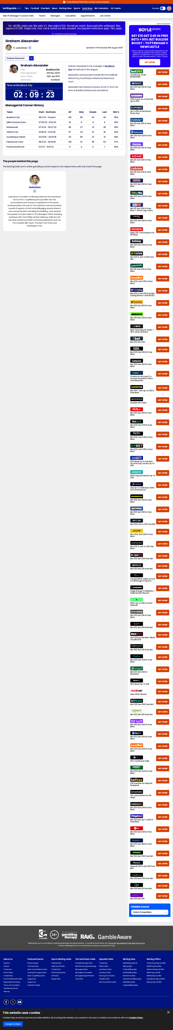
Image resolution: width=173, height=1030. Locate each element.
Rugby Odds (55, 979)
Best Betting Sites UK (130, 963)
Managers (55, 15)
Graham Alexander (16, 58)
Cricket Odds (56, 969)
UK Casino (116, 8)
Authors (6, 966)
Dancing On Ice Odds (106, 976)
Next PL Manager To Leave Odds (18, 15)
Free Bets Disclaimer (11, 988)
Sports (77, 8)
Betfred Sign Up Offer (154, 976)
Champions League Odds (36, 972)
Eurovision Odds (105, 972)
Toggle (163, 8)
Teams (42, 15)
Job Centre (105, 15)
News (54, 8)
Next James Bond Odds (107, 982)
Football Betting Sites (130, 985)
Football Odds (56, 963)
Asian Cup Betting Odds (36, 976)
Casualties (70, 15)
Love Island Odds (105, 969)
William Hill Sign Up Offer (155, 969)
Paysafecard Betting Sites (132, 979)
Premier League (32, 963)
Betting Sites (65, 8)
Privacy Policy (8, 972)
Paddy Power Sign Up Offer (156, 963)
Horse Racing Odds (58, 972)
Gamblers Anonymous (136, 943)
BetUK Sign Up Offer (153, 972)
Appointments (88, 15)
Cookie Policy (8, 976)
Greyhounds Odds (58, 966)
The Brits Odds (104, 979)
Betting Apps (127, 966)
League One (31, 979)
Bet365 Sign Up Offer (154, 966)
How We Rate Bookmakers (13, 979)
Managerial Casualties (83, 972)
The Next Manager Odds (83, 963)
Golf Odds (55, 976)
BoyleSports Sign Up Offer (156, 979)
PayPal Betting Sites (130, 972)
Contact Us (8, 969)
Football (35, 8)
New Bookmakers (129, 976)
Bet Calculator (101, 8)
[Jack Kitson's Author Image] (35, 180)
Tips (27, 8)
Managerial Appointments (84, 976)
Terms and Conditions (12, 985)
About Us (7, 963)
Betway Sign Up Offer (154, 982)
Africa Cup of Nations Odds (37, 969)
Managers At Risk (81, 969)
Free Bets (45, 8)
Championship (33, 966)
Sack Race (87, 8)
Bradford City (53, 69)
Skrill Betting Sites (129, 982)
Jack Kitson (21, 47)
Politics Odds (103, 966)
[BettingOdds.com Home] (12, 8)
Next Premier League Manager (85, 966)
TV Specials (103, 963)
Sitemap (7, 991)
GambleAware (122, 943)
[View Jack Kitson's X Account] (29, 47)
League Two (31, 982)
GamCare (112, 943)
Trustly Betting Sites (130, 969)
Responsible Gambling (12, 982)
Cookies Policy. (136, 1017)
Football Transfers (33, 985)
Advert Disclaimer (163, 23)
